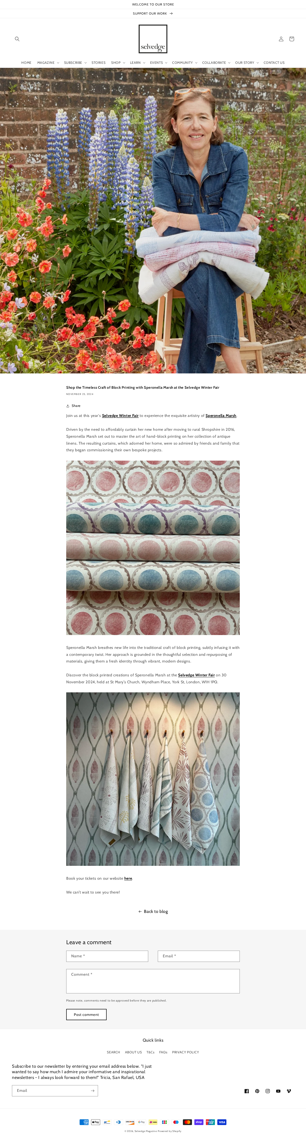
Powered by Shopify (169, 1131)
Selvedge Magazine (146, 1131)
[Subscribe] (92, 1090)
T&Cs (150, 1052)
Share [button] (76, 406)
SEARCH (113, 1052)
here (128, 878)
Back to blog (156, 911)
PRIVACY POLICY (185, 1052)
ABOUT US (133, 1052)
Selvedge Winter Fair (120, 415)
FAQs (163, 1052)
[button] (17, 39)
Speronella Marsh (221, 415)
